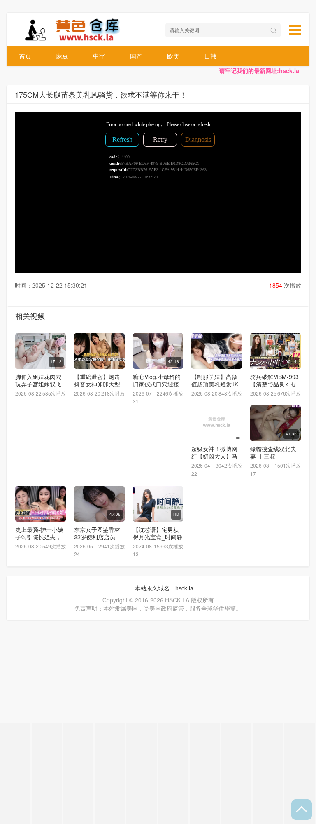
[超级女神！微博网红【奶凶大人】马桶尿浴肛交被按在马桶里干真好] (216, 423)
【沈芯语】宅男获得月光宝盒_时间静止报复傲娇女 (157, 536)
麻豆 (62, 56)
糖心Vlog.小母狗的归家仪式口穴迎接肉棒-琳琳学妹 (157, 384)
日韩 (210, 56)
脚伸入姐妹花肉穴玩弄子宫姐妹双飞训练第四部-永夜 (38, 384)
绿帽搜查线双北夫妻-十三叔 (273, 452)
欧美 (173, 56)
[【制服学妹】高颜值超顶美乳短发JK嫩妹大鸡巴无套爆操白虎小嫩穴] (216, 351)
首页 (25, 56)
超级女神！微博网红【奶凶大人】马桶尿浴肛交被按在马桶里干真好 (214, 460)
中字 (99, 56)
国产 (136, 56)
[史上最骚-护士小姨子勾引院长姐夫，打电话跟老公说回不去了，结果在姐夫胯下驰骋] (40, 504)
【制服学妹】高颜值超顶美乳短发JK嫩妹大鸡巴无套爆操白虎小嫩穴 (214, 387)
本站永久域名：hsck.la (164, 588)
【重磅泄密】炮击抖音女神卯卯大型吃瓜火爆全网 (97, 384)
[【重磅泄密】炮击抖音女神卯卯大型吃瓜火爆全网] (99, 351)
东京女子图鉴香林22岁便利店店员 (97, 533)
